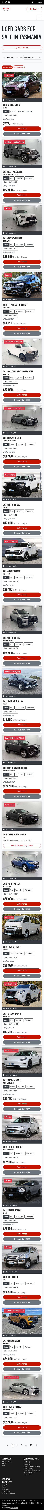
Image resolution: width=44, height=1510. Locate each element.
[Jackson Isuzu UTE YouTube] (9, 2)
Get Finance (22, 128)
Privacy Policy (6, 1491)
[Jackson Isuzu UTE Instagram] (6, 2)
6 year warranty (28, 1469)
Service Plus (27, 1465)
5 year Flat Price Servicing (32, 1467)
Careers (4, 1487)
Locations (38, 2)
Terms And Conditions (8, 1493)
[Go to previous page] (7, 1445)
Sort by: (19, 57)
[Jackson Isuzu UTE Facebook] (3, 2)
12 (31, 1445)
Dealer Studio (14, 1508)
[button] (39, 17)
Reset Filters (7, 67)
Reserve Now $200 (22, 134)
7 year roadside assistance (32, 1471)
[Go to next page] (36, 1445)
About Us (4, 1485)
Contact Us (5, 1489)
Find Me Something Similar (22, 845)
